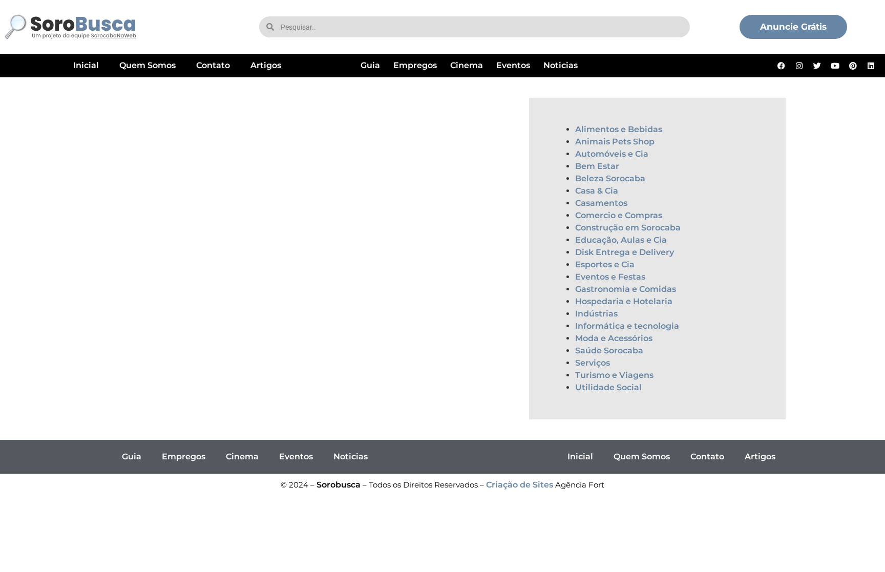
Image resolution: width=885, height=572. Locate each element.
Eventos (513, 65)
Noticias (560, 65)
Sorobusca (339, 485)
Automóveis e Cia (611, 154)
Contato (213, 65)
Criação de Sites (519, 485)
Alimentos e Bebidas (618, 129)
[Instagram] (799, 65)
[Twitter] (817, 65)
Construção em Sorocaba (628, 227)
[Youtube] (835, 65)
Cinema (466, 65)
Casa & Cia (596, 191)
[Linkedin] (871, 65)
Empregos (415, 65)
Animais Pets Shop (615, 141)
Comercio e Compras (618, 215)
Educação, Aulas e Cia (621, 240)
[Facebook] (781, 65)
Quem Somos (147, 65)
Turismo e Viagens (614, 375)
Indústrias (596, 314)
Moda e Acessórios (613, 338)
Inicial (86, 65)
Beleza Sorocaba (610, 178)
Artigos (265, 65)
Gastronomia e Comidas (625, 289)
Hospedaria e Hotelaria (623, 301)
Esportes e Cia (605, 264)
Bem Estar (597, 166)
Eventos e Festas (610, 277)
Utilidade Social (608, 387)
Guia (370, 65)
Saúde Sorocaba (609, 350)
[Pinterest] (853, 65)
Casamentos (601, 203)
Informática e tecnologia (627, 326)
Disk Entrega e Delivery (624, 252)
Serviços (592, 363)
